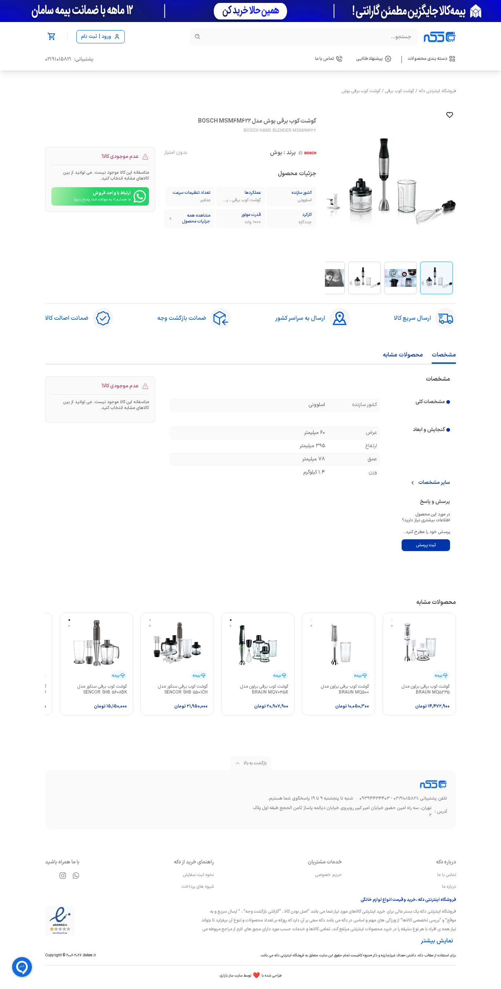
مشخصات (444, 355)
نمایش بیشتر (437, 941)
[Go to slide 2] (400, 277)
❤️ (251, 975)
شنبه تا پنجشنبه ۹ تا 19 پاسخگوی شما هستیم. (310, 798)
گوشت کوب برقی (399, 91)
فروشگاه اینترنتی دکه (437, 91)
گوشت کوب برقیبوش (361, 91)
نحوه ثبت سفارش (198, 875)
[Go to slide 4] (328, 277)
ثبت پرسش (426, 545)
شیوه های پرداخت (198, 887)
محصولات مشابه (403, 355)
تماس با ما (446, 875)
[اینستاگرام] (62, 875)
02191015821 (58, 59)
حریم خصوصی (328, 875)
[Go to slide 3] (364, 277)
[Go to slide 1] (436, 277)
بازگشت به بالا (255, 763)
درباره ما (449, 887)
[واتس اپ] (76, 875)
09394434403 (374, 798)
